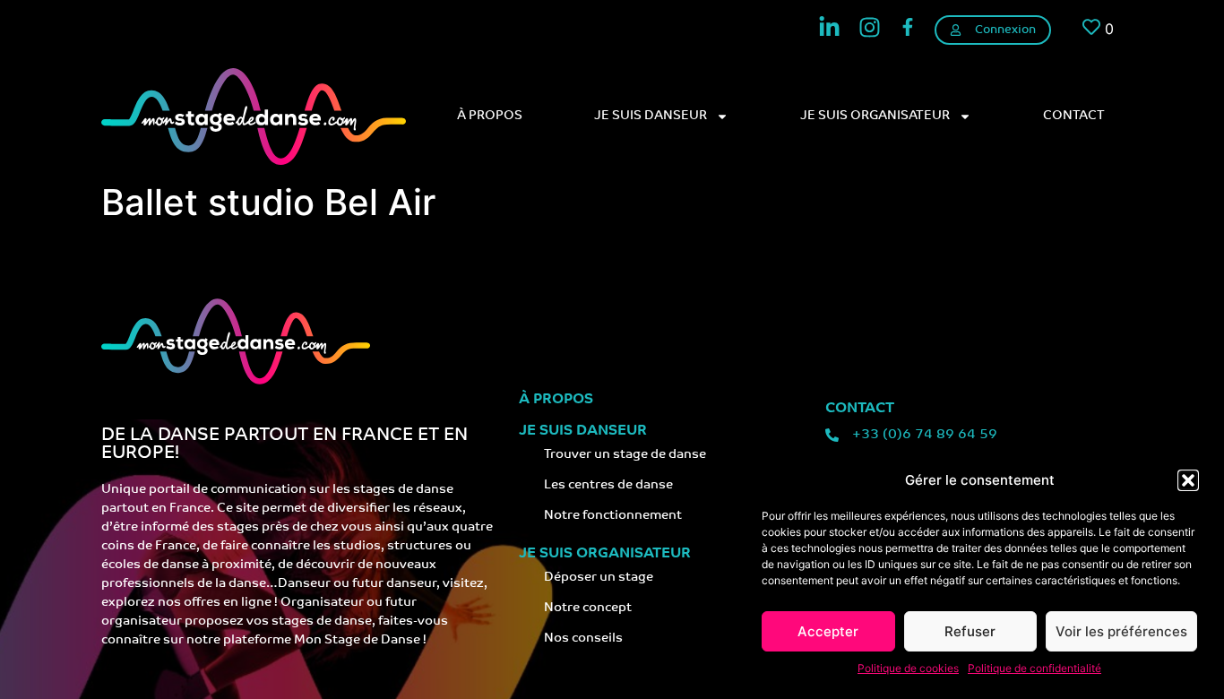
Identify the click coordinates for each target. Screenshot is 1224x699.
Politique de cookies (908, 668)
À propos (489, 116)
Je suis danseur (650, 116)
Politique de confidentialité (1034, 668)
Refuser (970, 631)
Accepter (827, 631)
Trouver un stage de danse (625, 455)
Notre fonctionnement (613, 515)
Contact (1074, 116)
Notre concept (588, 608)
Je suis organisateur (875, 116)
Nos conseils (583, 638)
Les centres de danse (608, 485)
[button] (1188, 480)
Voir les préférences (1121, 631)
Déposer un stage (598, 577)
